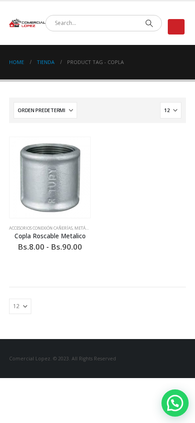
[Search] (148, 23)
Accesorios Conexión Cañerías (41, 228)
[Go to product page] (50, 177)
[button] (176, 26)
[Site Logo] (27, 23)
